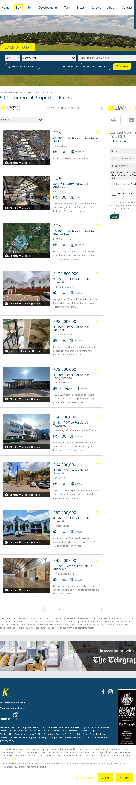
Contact (67, 737)
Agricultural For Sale (22, 730)
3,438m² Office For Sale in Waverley (71, 424)
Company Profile (54, 737)
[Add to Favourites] (97, 132)
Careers (3, 737)
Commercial (38, 92)
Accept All (124, 777)
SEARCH (124, 66)
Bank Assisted (104, 727)
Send (114, 216)
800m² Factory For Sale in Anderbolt (71, 185)
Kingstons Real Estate (22, 92)
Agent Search (38, 737)
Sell (90, 730)
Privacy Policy (8, 740)
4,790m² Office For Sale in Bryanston (71, 472)
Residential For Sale (35, 727)
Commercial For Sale (77, 730)
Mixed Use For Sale (42, 730)
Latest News (82, 734)
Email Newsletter (97, 734)
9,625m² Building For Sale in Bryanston (73, 281)
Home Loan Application (19, 737)
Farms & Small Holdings (75, 727)
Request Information (102, 737)
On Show (20, 727)
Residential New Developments (14, 734)
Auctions (92, 727)
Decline (105, 777)
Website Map (79, 737)
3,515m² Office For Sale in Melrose (71, 328)
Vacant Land (5, 730)
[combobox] (19, 119)
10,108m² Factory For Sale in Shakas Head (73, 233)
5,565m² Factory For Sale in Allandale (72, 567)
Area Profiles (36, 734)
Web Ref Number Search (24, 66)
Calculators (49, 734)
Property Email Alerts (65, 734)
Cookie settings (83, 777)
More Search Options (97, 66)
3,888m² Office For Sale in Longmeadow (71, 376)
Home (11, 727)
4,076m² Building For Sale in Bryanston (73, 520)
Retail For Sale (59, 730)
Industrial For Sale (54, 727)
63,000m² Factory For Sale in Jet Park (75, 140)
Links (89, 737)
